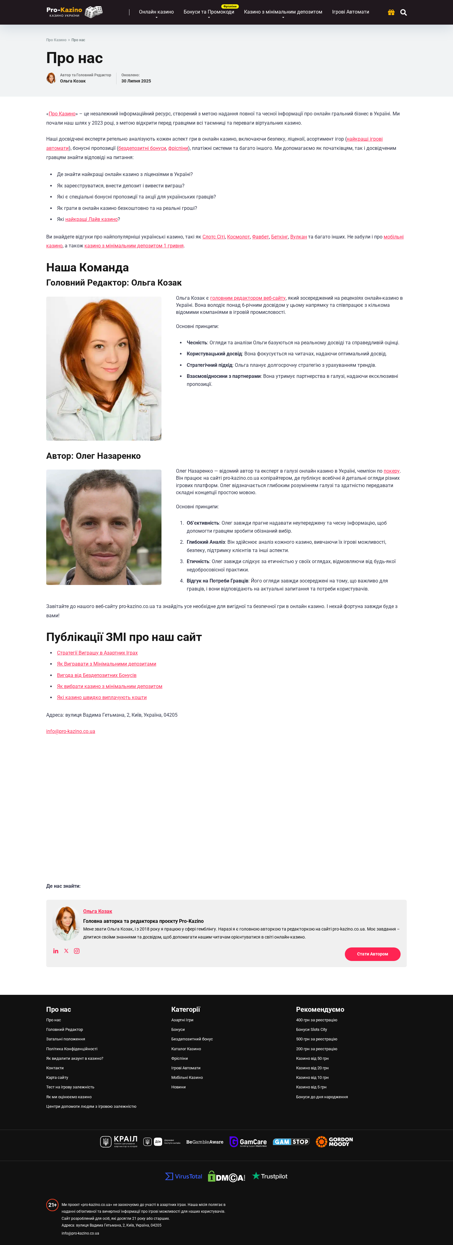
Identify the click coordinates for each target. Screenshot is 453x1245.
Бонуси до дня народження (322, 1097)
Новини (178, 1087)
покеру (392, 471)
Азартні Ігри (182, 1020)
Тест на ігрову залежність (70, 1087)
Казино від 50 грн (312, 1058)
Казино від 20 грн (312, 1068)
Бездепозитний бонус (192, 1039)
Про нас (53, 1020)
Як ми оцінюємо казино (69, 1097)
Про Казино (62, 114)
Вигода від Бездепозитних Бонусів (97, 675)
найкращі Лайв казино (91, 219)
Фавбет (260, 237)
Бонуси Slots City (311, 1029)
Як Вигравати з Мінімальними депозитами (106, 664)
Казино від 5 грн (311, 1087)
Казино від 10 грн (312, 1077)
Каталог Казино (186, 1049)
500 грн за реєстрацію (316, 1039)
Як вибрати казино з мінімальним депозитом (109, 686)
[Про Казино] (74, 10)
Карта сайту (57, 1077)
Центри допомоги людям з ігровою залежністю (91, 1106)
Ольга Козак (73, 80)
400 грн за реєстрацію (316, 1020)
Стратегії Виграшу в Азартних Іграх (97, 653)
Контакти (55, 1068)
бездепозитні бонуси (142, 148)
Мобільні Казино (187, 1077)
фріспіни (178, 148)
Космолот (238, 237)
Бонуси (178, 1029)
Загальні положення (65, 1039)
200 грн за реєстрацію (316, 1049)
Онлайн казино (156, 12)
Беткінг (279, 237)
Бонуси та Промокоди (209, 12)
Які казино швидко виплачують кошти (102, 697)
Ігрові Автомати (350, 12)
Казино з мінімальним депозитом (283, 12)
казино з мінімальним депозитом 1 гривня (134, 246)
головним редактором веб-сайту (248, 298)
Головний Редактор (64, 1029)
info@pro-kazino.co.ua (70, 731)
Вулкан (298, 237)
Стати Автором (372, 953)
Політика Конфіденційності (71, 1049)
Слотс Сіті (213, 237)
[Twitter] (66, 952)
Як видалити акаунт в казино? (74, 1058)
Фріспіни (179, 1058)
